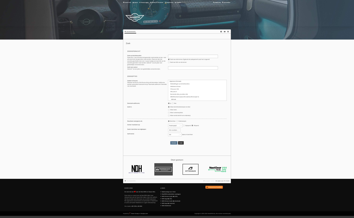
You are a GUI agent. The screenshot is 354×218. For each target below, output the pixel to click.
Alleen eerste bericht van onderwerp (180, 115)
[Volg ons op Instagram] (228, 31)
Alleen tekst (173, 110)
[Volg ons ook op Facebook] (221, 31)
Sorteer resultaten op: (133, 124)
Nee (175, 103)
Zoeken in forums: (132, 81)
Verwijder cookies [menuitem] (210, 181)
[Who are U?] (197, 91)
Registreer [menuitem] (218, 2)
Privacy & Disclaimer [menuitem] (157, 2)
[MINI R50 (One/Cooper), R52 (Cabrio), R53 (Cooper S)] (197, 96)
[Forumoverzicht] (134, 18)
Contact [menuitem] (178, 2)
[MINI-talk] (197, 99)
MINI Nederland (166, 205)
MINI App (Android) (168, 203)
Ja (170, 103)
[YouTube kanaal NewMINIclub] (224, 31)
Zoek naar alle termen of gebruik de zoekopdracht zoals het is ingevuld (190, 59)
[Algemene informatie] (197, 81)
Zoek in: (129, 107)
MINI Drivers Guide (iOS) (169, 196)
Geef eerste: (130, 134)
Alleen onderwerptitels (176, 112)
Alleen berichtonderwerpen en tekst (180, 107)
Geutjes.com (144, 213)
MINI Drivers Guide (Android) (171, 201)
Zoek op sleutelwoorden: (134, 55)
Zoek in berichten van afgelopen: (136, 129)
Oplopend (188, 125)
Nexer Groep (135, 213)
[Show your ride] (197, 89)
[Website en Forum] (197, 86)
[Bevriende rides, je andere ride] (197, 94)
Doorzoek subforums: (133, 103)
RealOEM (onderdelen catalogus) (171, 194)
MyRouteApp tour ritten (169, 192)
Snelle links (128, 2)
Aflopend (196, 125)
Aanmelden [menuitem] (227, 2)
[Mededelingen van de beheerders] (197, 84)
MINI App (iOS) (167, 199)
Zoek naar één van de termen (178, 62)
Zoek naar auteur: (132, 67)
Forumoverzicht (131, 181)
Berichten (173, 121)
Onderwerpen (182, 121)
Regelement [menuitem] (169, 2)
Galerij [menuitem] (136, 2)
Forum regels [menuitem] (145, 2)
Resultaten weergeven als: (134, 121)
